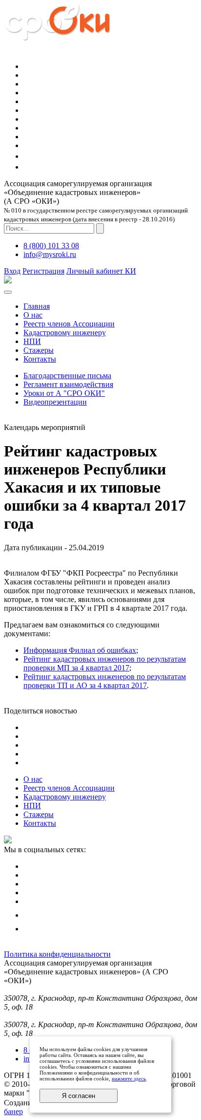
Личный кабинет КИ (101, 271)
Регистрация (43, 271)
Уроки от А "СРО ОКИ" (64, 393)
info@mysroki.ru (49, 254)
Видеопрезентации (55, 402)
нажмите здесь (129, 1078)
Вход (12, 271)
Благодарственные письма (67, 375)
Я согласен (78, 1095)
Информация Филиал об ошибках (79, 650)
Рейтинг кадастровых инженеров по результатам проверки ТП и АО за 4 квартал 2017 (104, 680)
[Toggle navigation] (8, 292)
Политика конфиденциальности (57, 954)
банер (13, 1111)
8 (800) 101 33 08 (51, 245)
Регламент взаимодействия (68, 384)
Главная (36, 306)
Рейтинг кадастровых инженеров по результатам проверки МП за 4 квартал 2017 (104, 663)
